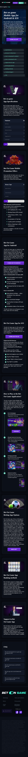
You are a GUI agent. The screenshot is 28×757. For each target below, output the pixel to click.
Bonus (4, 701)
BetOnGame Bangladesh (17, 705)
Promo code (4, 705)
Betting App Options (9, 65)
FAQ (6, 75)
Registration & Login (9, 62)
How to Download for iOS (10, 59)
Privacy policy (17, 701)
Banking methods (9, 68)
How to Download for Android (11, 56)
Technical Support (9, 72)
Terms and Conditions (19, 697)
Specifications (8, 49)
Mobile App (5, 697)
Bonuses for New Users (10, 53)
